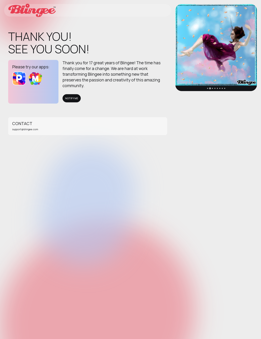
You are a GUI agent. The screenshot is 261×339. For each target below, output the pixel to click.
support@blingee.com (25, 129)
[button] (207, 88)
